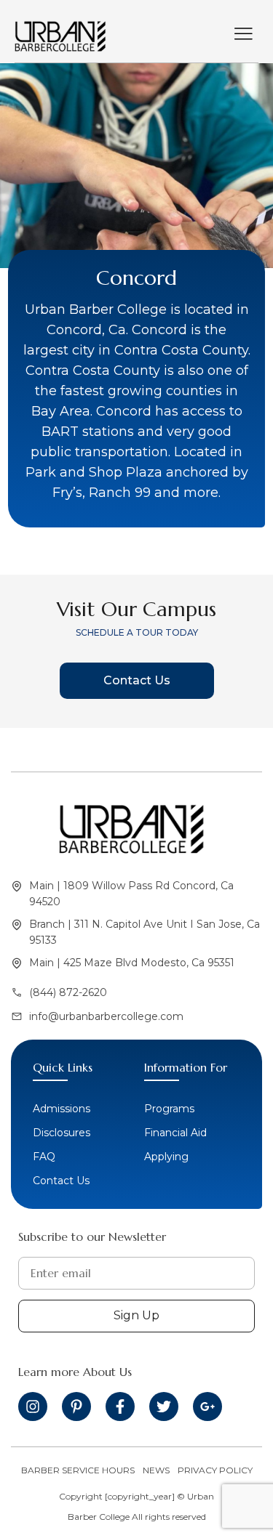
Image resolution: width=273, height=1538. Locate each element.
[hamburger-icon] (243, 35)
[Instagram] (32, 1406)
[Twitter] (163, 1406)
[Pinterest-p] (76, 1406)
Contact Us (136, 680)
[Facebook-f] (120, 1406)
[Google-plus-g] (207, 1406)
